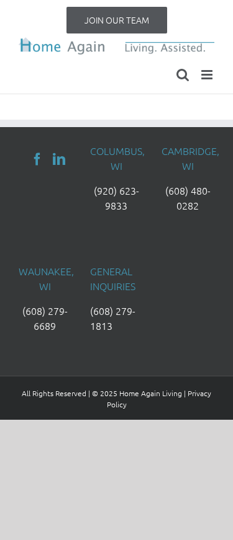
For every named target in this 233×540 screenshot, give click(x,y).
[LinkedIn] (59, 159)
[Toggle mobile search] (182, 74)
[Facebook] (37, 159)
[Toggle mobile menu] (207, 74)
